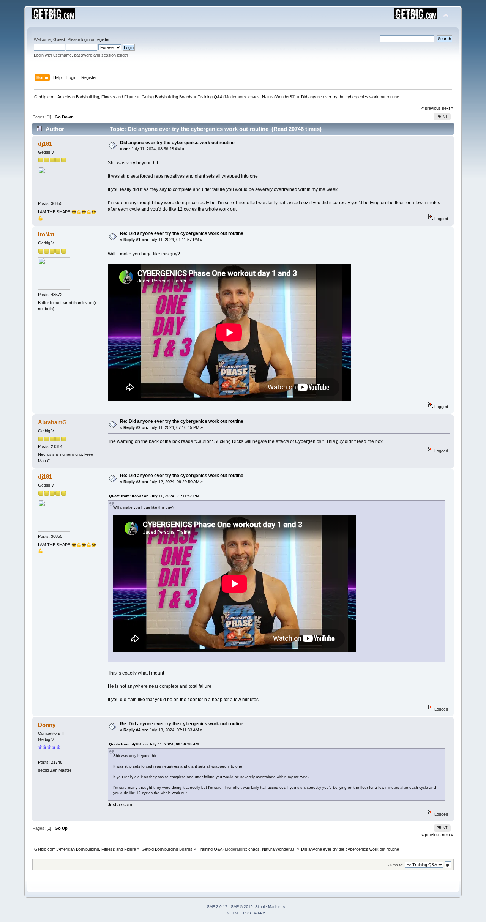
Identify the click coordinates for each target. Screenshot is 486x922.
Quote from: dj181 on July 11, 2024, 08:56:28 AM (154, 744)
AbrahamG (52, 422)
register (102, 39)
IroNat (46, 234)
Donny (46, 725)
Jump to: (396, 865)
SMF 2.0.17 (217, 907)
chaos (254, 97)
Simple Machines (270, 907)
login (85, 39)
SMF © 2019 (242, 907)
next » (447, 108)
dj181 (45, 143)
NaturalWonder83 (278, 97)
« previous (431, 108)
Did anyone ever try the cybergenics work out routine (177, 142)
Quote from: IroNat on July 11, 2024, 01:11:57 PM (154, 496)
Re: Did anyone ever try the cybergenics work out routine (181, 233)
